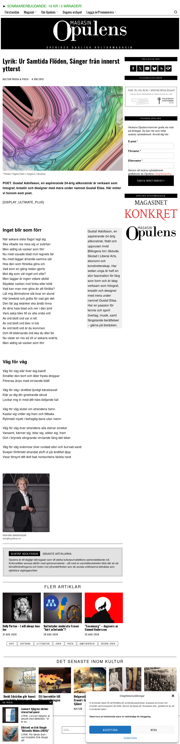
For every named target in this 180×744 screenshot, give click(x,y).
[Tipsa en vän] (147, 68)
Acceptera (110, 730)
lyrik (59, 643)
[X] (140, 68)
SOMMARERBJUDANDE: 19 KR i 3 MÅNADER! (44, 5)
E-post (133, 141)
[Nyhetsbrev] (168, 68)
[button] (173, 696)
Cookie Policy (130, 737)
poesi (71, 643)
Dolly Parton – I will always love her (21, 628)
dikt (11, 643)
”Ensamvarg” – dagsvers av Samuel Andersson (101, 628)
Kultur (7, 79)
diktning (25, 643)
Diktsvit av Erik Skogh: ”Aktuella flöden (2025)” (35, 729)
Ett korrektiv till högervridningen (49, 698)
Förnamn (134, 151)
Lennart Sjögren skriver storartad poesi (34, 710)
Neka (154, 730)
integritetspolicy (162, 173)
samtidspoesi (87, 643)
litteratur (43, 643)
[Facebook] (133, 68)
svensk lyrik (108, 643)
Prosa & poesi (20, 79)
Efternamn (135, 160)
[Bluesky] (154, 68)
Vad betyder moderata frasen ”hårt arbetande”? (61, 628)
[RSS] (161, 68)
